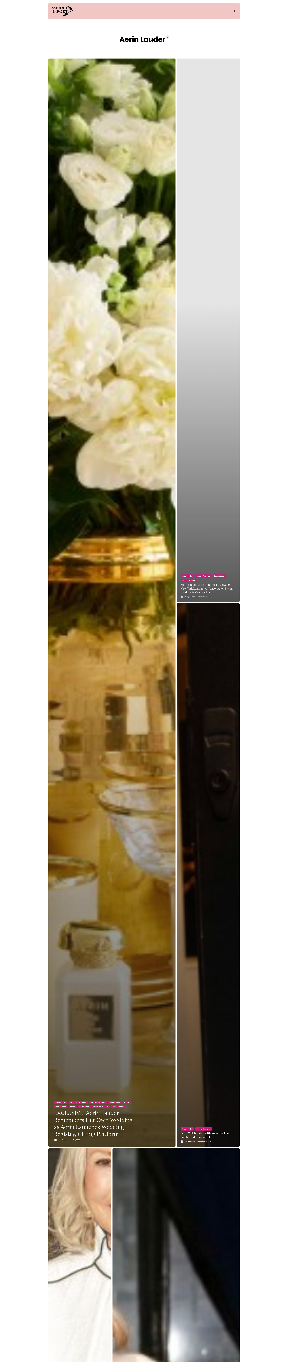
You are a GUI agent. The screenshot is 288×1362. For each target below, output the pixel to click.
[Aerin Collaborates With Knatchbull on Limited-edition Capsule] (208, 875)
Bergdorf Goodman (78, 1102)
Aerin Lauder (61, 1102)
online (72, 1107)
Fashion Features (204, 1129)
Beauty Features (203, 576)
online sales (84, 1107)
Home (126, 1102)
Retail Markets (118, 1107)
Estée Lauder (115, 1102)
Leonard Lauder (188, 580)
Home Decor (61, 1107)
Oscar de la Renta (100, 1107)
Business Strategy (98, 1102)
